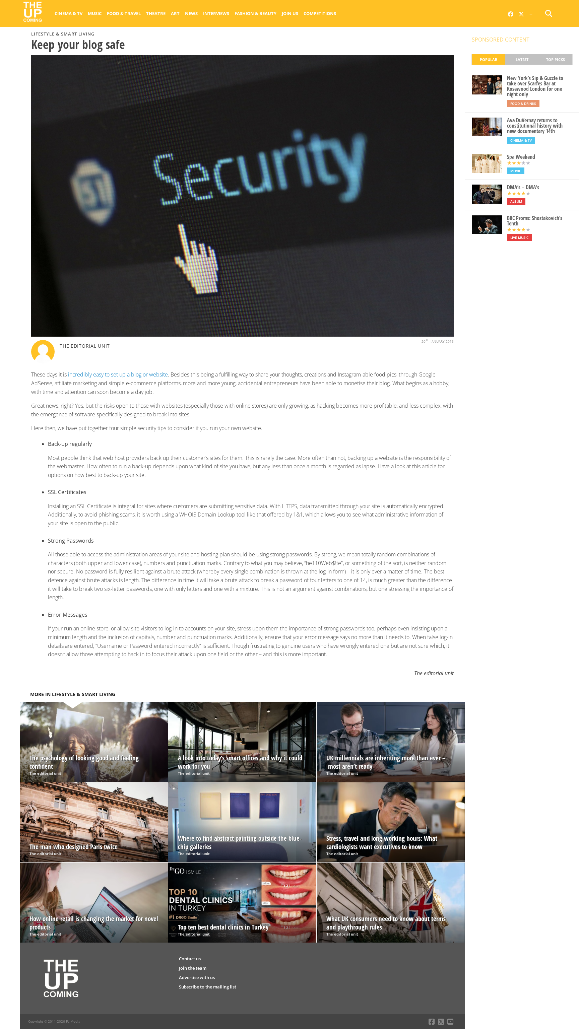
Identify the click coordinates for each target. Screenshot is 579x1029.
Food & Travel (124, 13)
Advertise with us (197, 977)
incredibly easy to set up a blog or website (118, 374)
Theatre (156, 13)
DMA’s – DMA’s (523, 187)
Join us (290, 13)
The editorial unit (85, 346)
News (191, 13)
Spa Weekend (521, 156)
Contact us (190, 959)
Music (95, 13)
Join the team (192, 968)
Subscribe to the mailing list (207, 987)
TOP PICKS (555, 59)
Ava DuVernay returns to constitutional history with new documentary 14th (535, 126)
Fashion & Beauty (255, 13)
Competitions (320, 13)
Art (175, 13)
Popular (488, 59)
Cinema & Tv (68, 13)
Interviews (216, 13)
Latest (522, 59)
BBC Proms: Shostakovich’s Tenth (534, 220)
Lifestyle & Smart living (62, 34)
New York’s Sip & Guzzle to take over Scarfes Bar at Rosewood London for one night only (535, 86)
